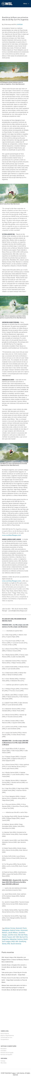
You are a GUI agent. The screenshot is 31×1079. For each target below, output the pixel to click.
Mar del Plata (22, 935)
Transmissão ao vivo (6, 1037)
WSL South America (14, 943)
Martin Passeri (7, 937)
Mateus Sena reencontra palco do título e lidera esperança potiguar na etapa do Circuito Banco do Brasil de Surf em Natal (14, 988)
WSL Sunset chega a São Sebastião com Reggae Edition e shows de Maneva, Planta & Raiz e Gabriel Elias (15, 960)
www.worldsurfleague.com (11, 535)
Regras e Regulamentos (7, 1035)
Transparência (5, 1039)
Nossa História (5, 1033)
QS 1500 (16, 937)
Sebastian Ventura (16, 939)
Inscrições (3, 1050)
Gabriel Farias (15, 930)
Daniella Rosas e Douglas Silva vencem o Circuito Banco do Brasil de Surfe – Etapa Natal (14, 967)
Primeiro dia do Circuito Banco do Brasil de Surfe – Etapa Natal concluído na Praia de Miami (15, 980)
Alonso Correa (10, 928)
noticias (20, 24)
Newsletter (4, 1048)
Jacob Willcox (13, 932)
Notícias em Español (6, 1054)
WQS (13, 941)
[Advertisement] (14, 1007)
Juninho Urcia (12, 935)
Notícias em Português (7, 1052)
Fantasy (3, 1061)
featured (19, 928)
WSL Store (3, 1062)
